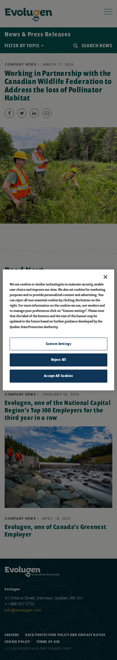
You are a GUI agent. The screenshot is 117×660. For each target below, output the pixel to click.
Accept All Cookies (58, 376)
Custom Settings (58, 344)
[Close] (105, 277)
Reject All (58, 360)
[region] (58, 329)
